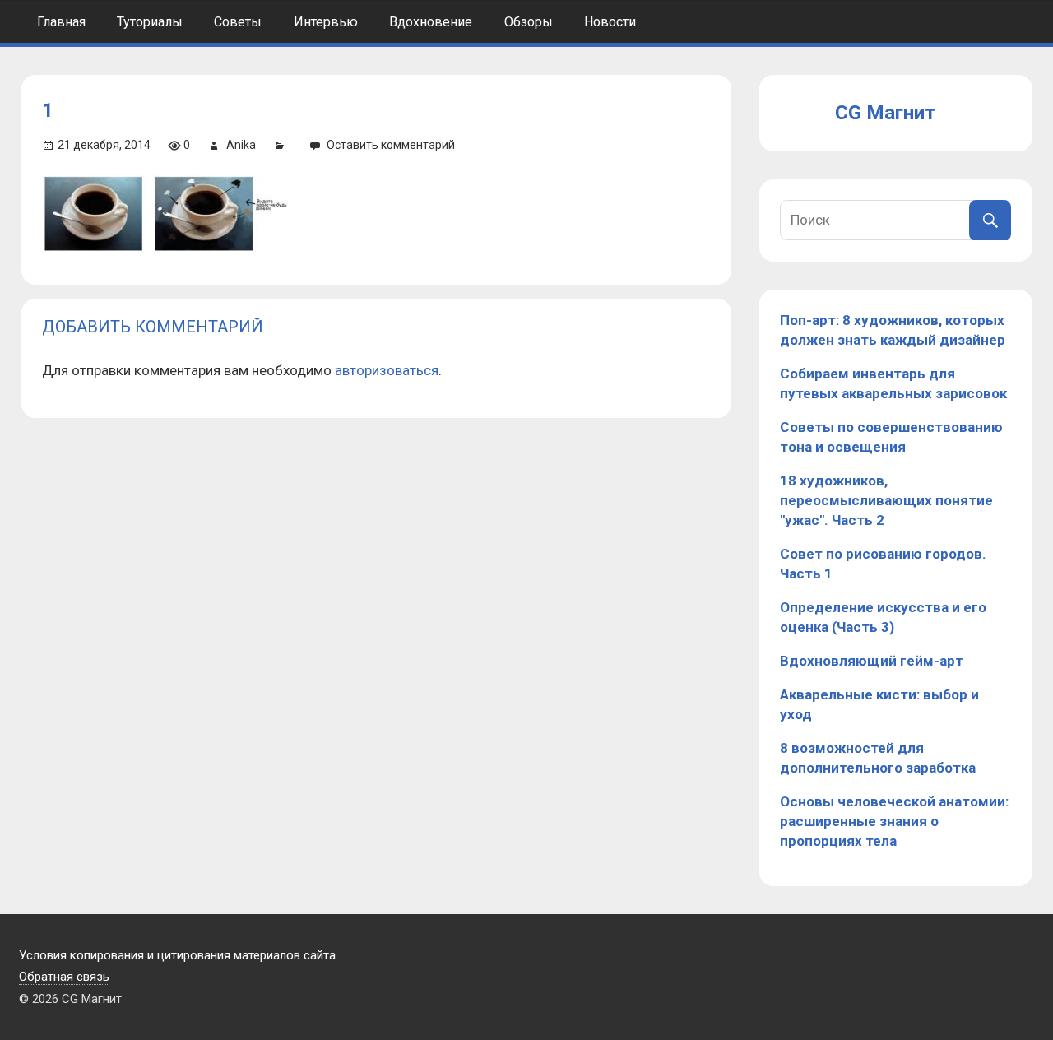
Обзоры (528, 22)
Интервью (326, 22)
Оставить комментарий (391, 144)
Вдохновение (430, 22)
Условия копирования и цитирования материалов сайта (177, 955)
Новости (610, 22)
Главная (61, 22)
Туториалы (150, 22)
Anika (241, 144)
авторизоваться (386, 370)
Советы (238, 22)
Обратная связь (64, 976)
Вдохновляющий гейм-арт (871, 660)
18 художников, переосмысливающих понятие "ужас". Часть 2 (886, 500)
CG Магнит (885, 112)
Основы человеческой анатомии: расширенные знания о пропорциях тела (894, 821)
